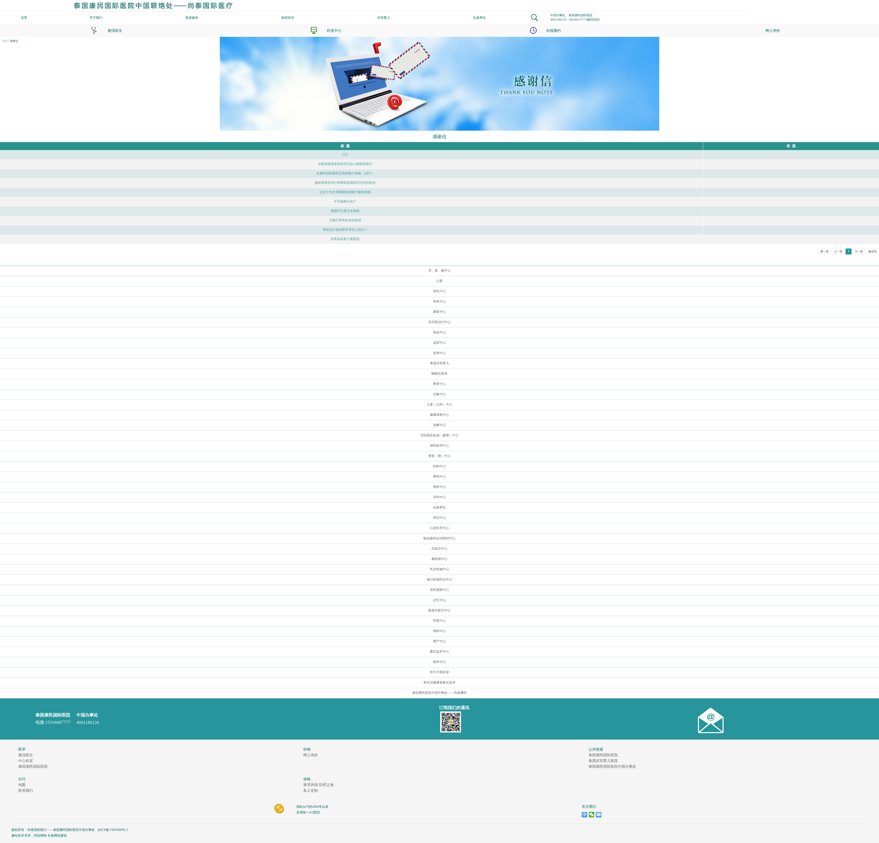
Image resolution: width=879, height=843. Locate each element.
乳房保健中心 (439, 569)
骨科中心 (439, 301)
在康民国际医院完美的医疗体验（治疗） (345, 173)
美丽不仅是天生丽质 (345, 211)
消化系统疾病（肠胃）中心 (439, 435)
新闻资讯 (287, 17)
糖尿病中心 (439, 559)
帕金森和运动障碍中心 (439, 538)
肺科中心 (439, 631)
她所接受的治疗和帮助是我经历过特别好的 (345, 182)
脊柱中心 (439, 291)
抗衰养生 (479, 17)
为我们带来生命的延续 (345, 220)
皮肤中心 (439, 353)
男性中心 (439, 476)
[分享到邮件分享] (599, 814)
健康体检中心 (439, 414)
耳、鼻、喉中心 (439, 270)
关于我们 (96, 17)
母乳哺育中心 (439, 590)
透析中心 (439, 487)
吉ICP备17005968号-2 (112, 830)
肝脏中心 (439, 620)
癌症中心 (439, 517)
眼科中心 (439, 662)
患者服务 (191, 17)
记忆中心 (439, 600)
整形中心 (439, 384)
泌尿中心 (439, 342)
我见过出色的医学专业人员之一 (345, 229)
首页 (24, 17)
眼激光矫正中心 (439, 610)
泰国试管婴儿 (439, 363)
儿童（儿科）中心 (439, 404)
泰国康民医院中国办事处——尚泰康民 (439, 692)
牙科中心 (439, 497)
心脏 (439, 281)
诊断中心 (439, 425)
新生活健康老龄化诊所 (439, 682)
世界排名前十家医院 (345, 239)
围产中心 (439, 641)
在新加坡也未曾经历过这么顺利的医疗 (345, 164)
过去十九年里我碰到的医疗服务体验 (345, 192)
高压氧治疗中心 (439, 322)
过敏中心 (439, 394)
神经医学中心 (439, 445)
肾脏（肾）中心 (439, 456)
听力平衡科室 (439, 672)
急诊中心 (439, 332)
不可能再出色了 (345, 201)
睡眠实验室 (439, 373)
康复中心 (439, 311)
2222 (345, 154)
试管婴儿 (383, 17)
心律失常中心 (439, 528)
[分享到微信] (591, 814)
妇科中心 (439, 466)
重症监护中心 (439, 651)
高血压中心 (439, 548)
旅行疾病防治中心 (439, 579)
